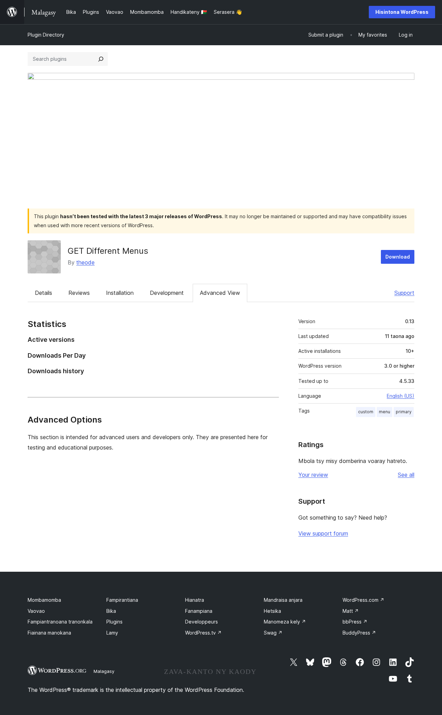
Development (167, 292)
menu (384, 411)
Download (397, 257)
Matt (351, 611)
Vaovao (36, 611)
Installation (120, 292)
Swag (273, 633)
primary (404, 411)
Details (43, 292)
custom (365, 411)
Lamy (112, 633)
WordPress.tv (203, 633)
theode (85, 262)
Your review (313, 474)
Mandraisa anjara (283, 600)
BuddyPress (359, 633)
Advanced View (220, 292)
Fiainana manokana (49, 633)
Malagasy (104, 671)
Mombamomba (44, 600)
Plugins (114, 622)
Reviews (79, 292)
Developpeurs (201, 622)
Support (404, 292)
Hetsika (272, 611)
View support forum (323, 533)
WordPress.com (363, 600)
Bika (111, 611)
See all (406, 474)
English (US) (400, 396)
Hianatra (194, 600)
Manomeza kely (285, 622)
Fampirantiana (122, 600)
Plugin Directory (46, 35)
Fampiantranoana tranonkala (60, 622)
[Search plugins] (101, 59)
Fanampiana (198, 611)
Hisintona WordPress (402, 12)
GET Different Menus (108, 251)
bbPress (355, 622)
